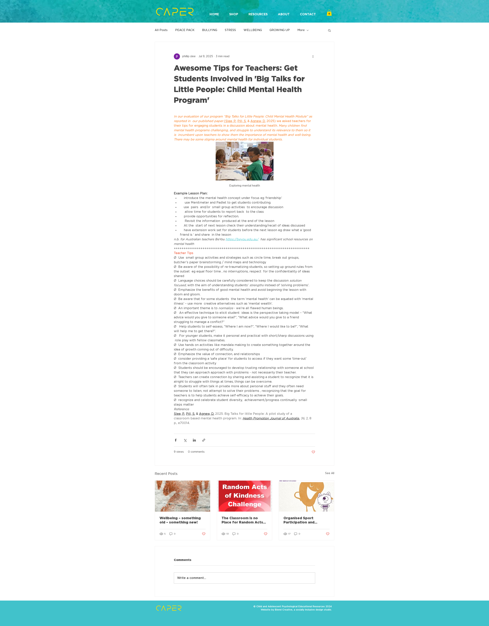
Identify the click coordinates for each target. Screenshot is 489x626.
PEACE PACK (184, 30)
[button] (233, 12)
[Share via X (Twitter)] (185, 440)
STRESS (230, 30)
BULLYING (209, 30)
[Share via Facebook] (175, 440)
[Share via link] (204, 440)
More (301, 30)
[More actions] (313, 56)
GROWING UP (280, 30)
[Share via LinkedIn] (194, 440)
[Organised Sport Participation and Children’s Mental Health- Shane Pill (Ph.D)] (306, 496)
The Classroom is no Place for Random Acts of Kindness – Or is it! (242, 521)
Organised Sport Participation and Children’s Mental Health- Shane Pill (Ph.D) (305, 521)
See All (329, 473)
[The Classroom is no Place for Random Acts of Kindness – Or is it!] (244, 496)
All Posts (161, 30)
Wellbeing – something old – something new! (180, 520)
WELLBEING (253, 30)
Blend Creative (283, 610)
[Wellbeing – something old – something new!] (182, 496)
